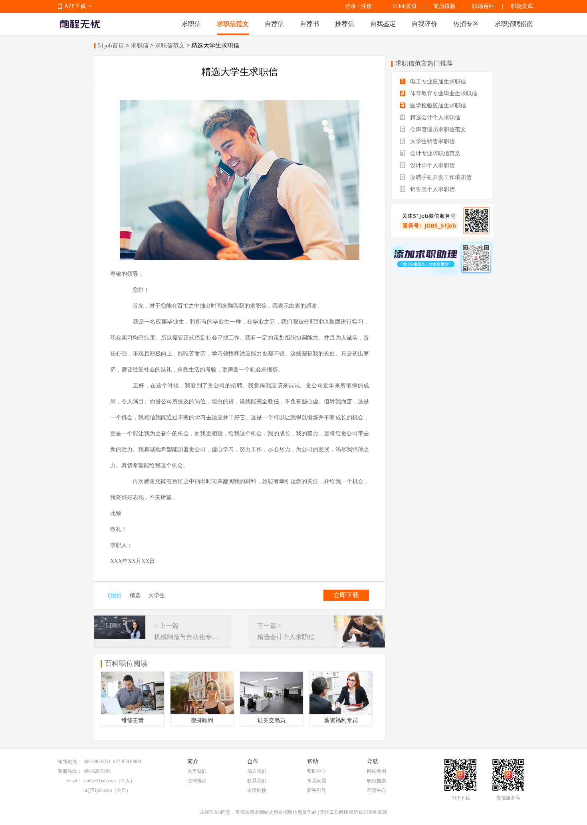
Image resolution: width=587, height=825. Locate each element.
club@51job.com (99, 781)
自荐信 (274, 23)
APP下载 (75, 6)
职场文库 (522, 6)
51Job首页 (405, 6)
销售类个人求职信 (432, 189)
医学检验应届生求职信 (437, 106)
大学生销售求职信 (432, 141)
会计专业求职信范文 (434, 153)
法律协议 (196, 781)
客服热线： (70, 771)
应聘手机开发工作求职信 (440, 177)
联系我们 (256, 781)
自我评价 (424, 23)
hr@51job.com (97, 790)
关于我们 (196, 771)
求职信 (191, 23)
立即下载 (346, 595)
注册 (366, 6)
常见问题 (316, 781)
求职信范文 (233, 23)
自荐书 (309, 23)
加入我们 (256, 771)
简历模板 (444, 6)
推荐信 (344, 23)
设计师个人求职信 (432, 165)
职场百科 (483, 6)
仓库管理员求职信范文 (437, 129)
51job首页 (111, 45)
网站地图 (376, 771)
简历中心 (376, 790)
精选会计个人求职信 (434, 117)
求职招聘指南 (514, 23)
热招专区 (466, 23)
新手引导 (316, 790)
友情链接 (256, 790)
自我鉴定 (383, 23)
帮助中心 (316, 771)
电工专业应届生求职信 (437, 82)
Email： (74, 781)
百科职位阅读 (126, 663)
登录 (350, 6)
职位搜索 (376, 781)
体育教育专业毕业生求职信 (443, 94)
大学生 (156, 595)
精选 (135, 595)
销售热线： (70, 761)
